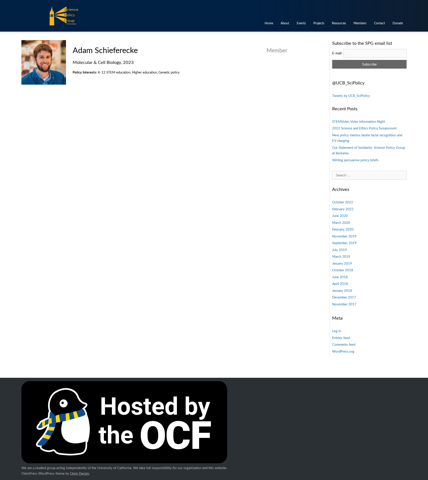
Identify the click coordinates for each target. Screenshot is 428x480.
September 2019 (344, 243)
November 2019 (344, 236)
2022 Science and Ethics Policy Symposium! (364, 128)
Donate (398, 23)
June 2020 (340, 216)
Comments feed (343, 344)
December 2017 (344, 297)
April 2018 (340, 284)
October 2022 (342, 202)
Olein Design (79, 473)
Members (360, 23)
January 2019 (342, 263)
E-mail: (337, 53)
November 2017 (344, 304)
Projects (318, 23)
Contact (379, 23)
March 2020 (341, 223)
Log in (336, 331)
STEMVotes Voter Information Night (358, 121)
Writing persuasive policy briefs (355, 160)
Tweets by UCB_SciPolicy (351, 96)
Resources (339, 23)
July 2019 (339, 250)
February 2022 (343, 209)
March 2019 (341, 256)
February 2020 (343, 229)
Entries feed (341, 338)
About (285, 23)
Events (301, 23)
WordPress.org (343, 351)
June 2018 (340, 277)
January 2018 (342, 290)
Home (269, 23)
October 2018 (342, 270)
